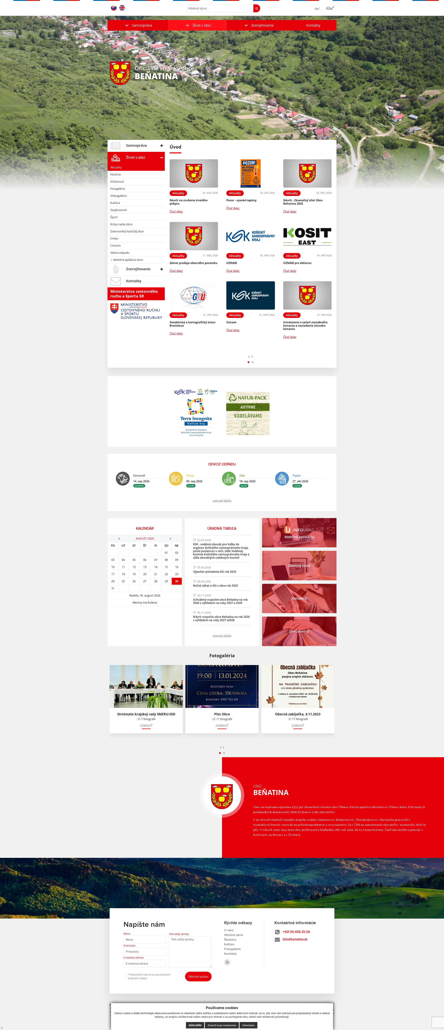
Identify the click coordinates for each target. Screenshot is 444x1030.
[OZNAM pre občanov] (307, 236)
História (115, 174)
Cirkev (114, 238)
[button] (138, 25)
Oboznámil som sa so (149, 976)
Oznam (231, 322)
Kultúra (115, 203)
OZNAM (231, 263)
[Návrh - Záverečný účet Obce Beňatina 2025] (307, 173)
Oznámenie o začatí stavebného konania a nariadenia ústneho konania (305, 325)
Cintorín (115, 245)
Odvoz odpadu (119, 253)
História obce (233, 935)
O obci (228, 930)
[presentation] (249, 356)
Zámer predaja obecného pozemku (193, 263)
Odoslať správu (198, 976)
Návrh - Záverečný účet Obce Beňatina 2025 (303, 201)
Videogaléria (118, 196)
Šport (114, 217)
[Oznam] (250, 295)
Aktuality (116, 167)
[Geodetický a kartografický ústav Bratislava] (194, 295)
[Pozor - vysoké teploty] (250, 173)
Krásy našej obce (121, 224)
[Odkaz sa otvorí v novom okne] (227, 962)
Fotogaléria (117, 189)
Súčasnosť (117, 181)
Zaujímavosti (118, 210)
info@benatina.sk (295, 939)
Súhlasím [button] (195, 1025)
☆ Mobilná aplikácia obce (126, 260)
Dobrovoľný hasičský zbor (127, 231)
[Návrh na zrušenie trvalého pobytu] (194, 173)
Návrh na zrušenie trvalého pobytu (189, 201)
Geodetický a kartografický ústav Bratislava (192, 323)
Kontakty (313, 25)
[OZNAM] (250, 236)
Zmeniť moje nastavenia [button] (222, 1025)
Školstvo (230, 939)
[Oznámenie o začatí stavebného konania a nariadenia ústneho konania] (307, 295)
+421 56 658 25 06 (296, 931)
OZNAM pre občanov (297, 263)
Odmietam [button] (248, 1025)
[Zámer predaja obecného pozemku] (194, 236)
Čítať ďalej (176, 211)
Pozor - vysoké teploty (241, 200)
